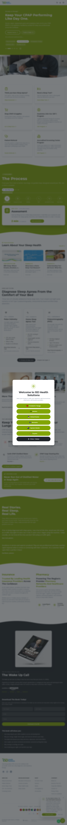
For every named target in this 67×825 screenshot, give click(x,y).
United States (34, 417)
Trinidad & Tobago (35, 406)
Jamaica (34, 411)
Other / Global (34, 439)
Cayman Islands (35, 428)
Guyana (34, 433)
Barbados (35, 422)
